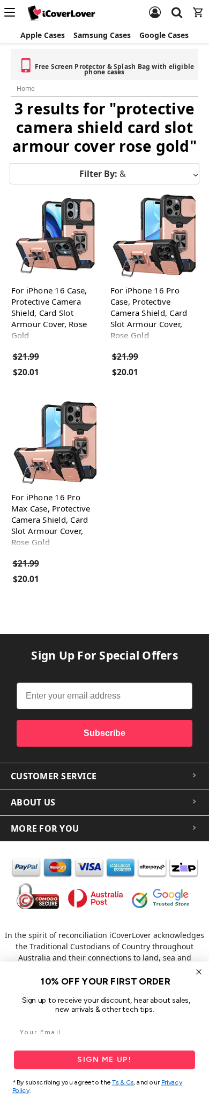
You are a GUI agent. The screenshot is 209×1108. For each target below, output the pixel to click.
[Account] (155, 6)
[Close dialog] (199, 972)
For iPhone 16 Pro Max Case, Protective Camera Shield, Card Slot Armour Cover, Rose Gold (51, 519)
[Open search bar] (177, 6)
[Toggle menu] (13, 12)
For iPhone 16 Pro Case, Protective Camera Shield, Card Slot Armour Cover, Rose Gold (149, 312)
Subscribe (104, 733)
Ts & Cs (123, 1083)
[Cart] (198, 6)
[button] (104, 173)
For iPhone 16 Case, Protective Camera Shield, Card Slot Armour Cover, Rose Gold (49, 312)
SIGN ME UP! (104, 1059)
